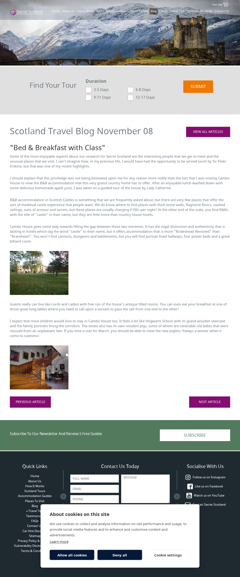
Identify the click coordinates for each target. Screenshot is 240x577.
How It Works (85, 11)
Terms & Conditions (35, 551)
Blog (154, 11)
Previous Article (30, 401)
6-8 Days (143, 89)
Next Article (210, 401)
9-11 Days (102, 97)
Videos (163, 11)
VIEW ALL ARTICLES (208, 131)
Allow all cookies (72, 555)
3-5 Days (101, 89)
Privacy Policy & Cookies (35, 541)
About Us (68, 11)
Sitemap (35, 536)
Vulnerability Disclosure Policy (35, 546)
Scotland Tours (34, 491)
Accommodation (117, 11)
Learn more (59, 541)
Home (56, 11)
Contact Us (222, 11)
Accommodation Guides (35, 496)
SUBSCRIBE (195, 435)
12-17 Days (145, 97)
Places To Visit (139, 11)
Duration (96, 81)
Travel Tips (177, 11)
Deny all (119, 555)
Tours (100, 11)
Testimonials (195, 11)
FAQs (209, 11)
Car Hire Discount (34, 531)
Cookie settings (168, 555)
